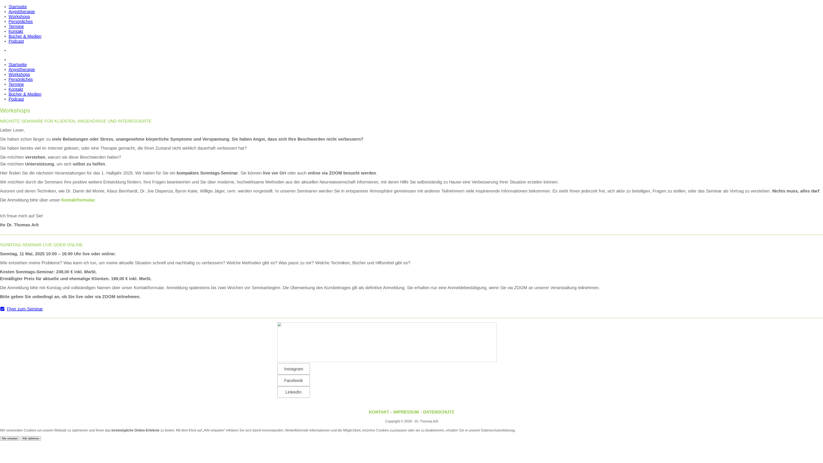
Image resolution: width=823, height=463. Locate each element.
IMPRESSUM (406, 412)
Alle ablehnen (31, 438)
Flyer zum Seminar (25, 309)
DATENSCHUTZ (438, 412)
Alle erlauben (10, 438)
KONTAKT (379, 412)
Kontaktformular (78, 200)
